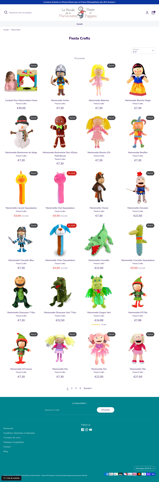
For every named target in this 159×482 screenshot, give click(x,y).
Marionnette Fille (138, 369)
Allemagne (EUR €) (143, 468)
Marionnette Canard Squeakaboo (21, 208)
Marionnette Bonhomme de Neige (21, 152)
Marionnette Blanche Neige (138, 100)
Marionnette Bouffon (137, 152)
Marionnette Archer (60, 100)
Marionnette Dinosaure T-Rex (21, 312)
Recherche (8, 428)
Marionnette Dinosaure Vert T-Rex (60, 312)
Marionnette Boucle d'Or (99, 152)
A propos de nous (11, 437)
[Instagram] (86, 429)
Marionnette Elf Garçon (21, 369)
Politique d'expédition (13, 442)
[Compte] (147, 12)
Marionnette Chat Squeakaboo (60, 208)
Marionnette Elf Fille (137, 312)
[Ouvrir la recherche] (5, 12)
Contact (7, 446)
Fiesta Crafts (15, 30)
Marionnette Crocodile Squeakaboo (137, 260)
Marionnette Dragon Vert (99, 312)
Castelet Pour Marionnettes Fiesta (21, 100)
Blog (5, 451)
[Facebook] (82, 429)
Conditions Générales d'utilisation (19, 433)
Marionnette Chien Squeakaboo (60, 260)
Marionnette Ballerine (99, 100)
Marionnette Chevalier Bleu (21, 260)
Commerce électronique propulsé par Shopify (71, 475)
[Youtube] (90, 429)
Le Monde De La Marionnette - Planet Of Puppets (36, 475)
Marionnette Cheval (99, 208)
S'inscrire (105, 409)
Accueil (80, 24)
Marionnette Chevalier (137, 208)
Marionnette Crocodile (99, 260)
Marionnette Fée (60, 369)
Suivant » (88, 388)
